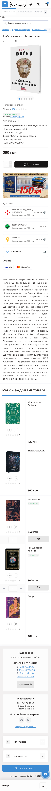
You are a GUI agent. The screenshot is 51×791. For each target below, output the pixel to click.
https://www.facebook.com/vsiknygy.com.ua (21, 720)
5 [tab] (29, 99)
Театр (31, 596)
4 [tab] (26, 99)
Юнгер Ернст (17, 116)
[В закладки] (43, 785)
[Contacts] (39, 4)
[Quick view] (9, 430)
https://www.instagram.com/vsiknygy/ (28, 720)
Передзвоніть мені (25, 676)
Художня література (21, 30)
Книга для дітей (36, 450)
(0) (13, 109)
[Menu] (5, 4)
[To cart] (38, 539)
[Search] (5, 23)
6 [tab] (32, 99)
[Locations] (30, 4)
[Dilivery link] (44, 212)
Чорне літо (34, 499)
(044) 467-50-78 (27, 670)
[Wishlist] (16, 430)
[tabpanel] (25, 69)
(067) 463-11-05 (27, 673)
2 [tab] (21, 99)
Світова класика (39, 30)
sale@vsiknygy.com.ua (25, 727)
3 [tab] (24, 99)
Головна (5, 30)
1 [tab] (19, 99)
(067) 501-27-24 (27, 667)
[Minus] (10, 166)
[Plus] (10, 162)
